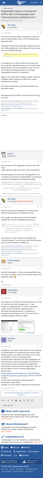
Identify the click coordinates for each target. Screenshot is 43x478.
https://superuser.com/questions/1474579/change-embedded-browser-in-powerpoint (20, 374)
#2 (41, 162)
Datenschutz (29, 471)
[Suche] (41, 3)
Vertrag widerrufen (31, 469)
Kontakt (12, 469)
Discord (16, 447)
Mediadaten (20, 469)
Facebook (7, 451)
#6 (41, 346)
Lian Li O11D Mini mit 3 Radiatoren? (12, 101)
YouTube (25, 455)
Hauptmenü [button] (4, 2)
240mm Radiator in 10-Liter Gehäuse (12, 108)
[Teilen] (38, 33)
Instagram (35, 451)
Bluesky (27, 447)
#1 (41, 33)
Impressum (4, 469)
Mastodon (8, 455)
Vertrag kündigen (6, 471)
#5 (41, 298)
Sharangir (6, 20)
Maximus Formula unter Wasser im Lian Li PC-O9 (16, 105)
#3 (41, 207)
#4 (41, 268)
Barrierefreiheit (18, 471)
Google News (21, 451)
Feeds (6, 447)
